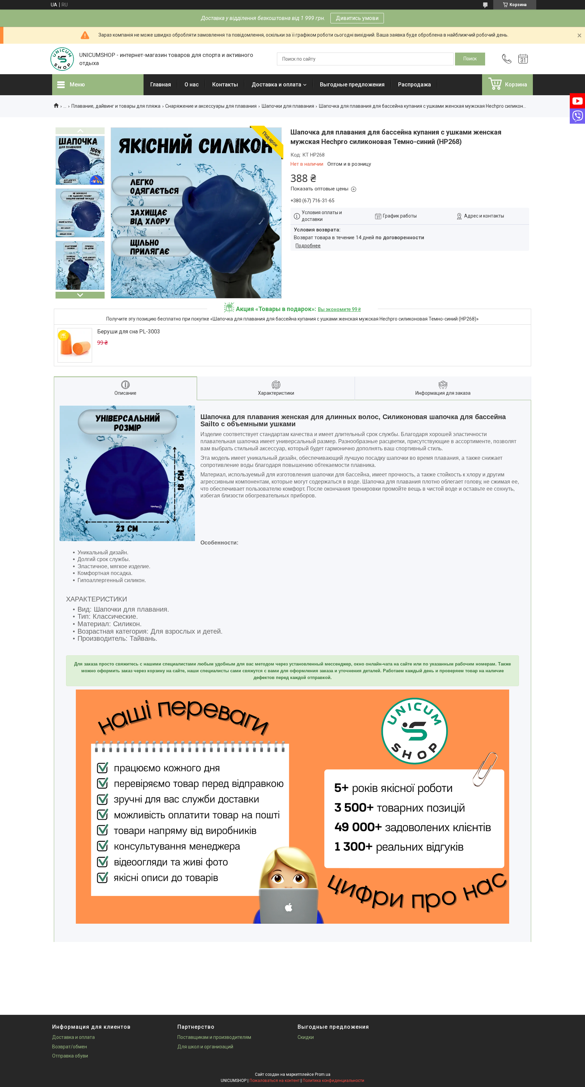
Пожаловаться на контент (275, 1080)
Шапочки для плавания (288, 106)
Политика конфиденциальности (333, 1080)
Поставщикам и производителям (214, 1037)
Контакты (225, 84)
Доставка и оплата (276, 84)
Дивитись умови (357, 18)
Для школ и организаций (205, 1046)
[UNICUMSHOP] (62, 59)
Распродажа (414, 84)
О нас (192, 84)
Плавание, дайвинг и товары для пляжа (115, 106)
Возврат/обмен (69, 1046)
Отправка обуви (70, 1056)
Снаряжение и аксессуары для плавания (211, 106)
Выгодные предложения (352, 84)
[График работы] (523, 59)
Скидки (306, 1037)
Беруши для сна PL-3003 (128, 331)
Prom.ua (322, 1074)
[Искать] (470, 59)
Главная (160, 84)
